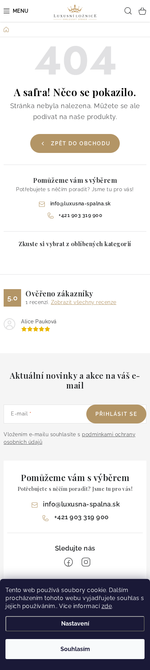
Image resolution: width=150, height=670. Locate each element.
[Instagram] (86, 562)
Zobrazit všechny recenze (84, 302)
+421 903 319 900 (80, 215)
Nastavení (75, 623)
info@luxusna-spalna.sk (80, 203)
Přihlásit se (116, 414)
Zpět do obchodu (81, 143)
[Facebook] (68, 562)
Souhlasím (75, 649)
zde (107, 606)
